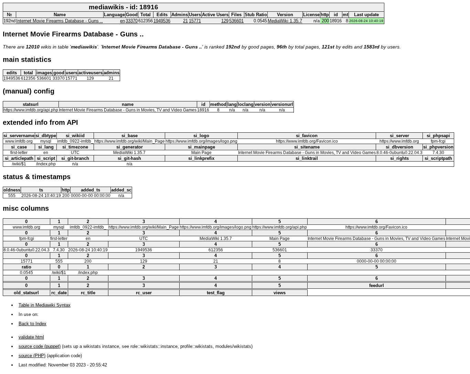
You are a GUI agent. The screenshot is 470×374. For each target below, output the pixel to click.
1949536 (161, 20)
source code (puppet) (40, 346)
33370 (132, 20)
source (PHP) (32, 355)
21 (185, 20)
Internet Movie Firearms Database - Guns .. (59, 20)
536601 (236, 20)
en (122, 20)
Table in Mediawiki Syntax (45, 305)
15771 (195, 20)
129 (224, 20)
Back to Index (32, 323)
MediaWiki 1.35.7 (285, 20)
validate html (31, 337)
